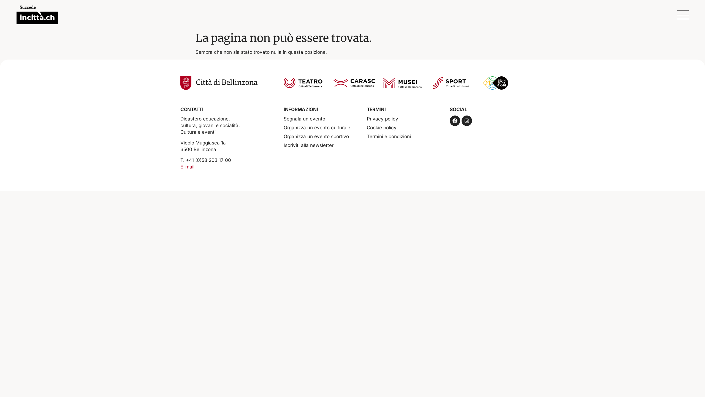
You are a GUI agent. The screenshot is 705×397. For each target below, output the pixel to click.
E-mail (187, 167)
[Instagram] (467, 121)
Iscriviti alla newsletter (308, 145)
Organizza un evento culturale (317, 127)
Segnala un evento (304, 119)
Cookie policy (382, 127)
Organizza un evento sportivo (316, 136)
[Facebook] (455, 121)
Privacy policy (382, 119)
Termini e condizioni (389, 136)
